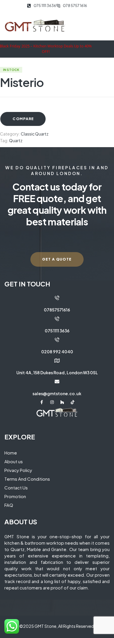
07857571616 (57, 309)
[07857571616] (57, 297)
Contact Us (16, 487)
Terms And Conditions (27, 479)
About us (13, 461)
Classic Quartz (35, 133)
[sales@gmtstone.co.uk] (57, 381)
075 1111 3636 (57, 330)
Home (10, 452)
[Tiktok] (72, 402)
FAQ (8, 505)
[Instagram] (52, 402)
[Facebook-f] (42, 402)
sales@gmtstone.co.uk (56, 393)
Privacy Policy (18, 470)
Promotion (15, 496)
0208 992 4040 (57, 351)
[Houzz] (62, 402)
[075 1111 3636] (57, 318)
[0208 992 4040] (57, 339)
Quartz (16, 140)
